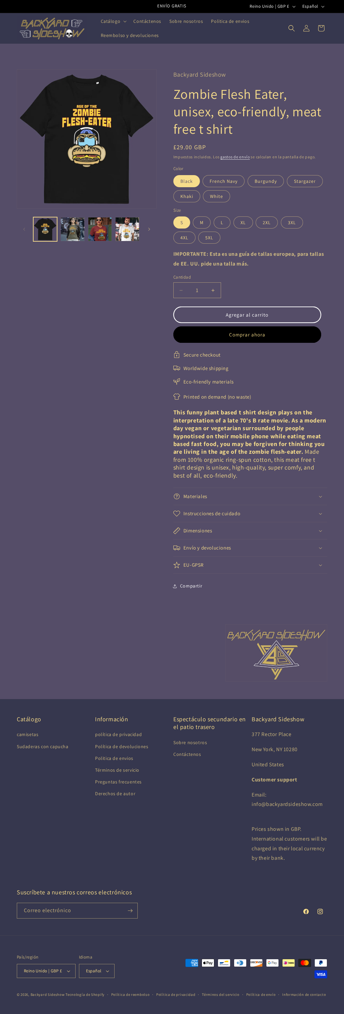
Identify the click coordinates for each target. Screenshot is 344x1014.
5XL (209, 238)
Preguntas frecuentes (118, 782)
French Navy (224, 181)
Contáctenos (187, 754)
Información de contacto (304, 994)
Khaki (186, 196)
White (216, 196)
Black (186, 181)
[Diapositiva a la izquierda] (24, 229)
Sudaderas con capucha (43, 746)
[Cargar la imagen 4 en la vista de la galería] (127, 229)
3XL (292, 222)
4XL (184, 238)
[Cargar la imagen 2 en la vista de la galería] (72, 229)
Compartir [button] (191, 586)
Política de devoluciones (121, 746)
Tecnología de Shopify (85, 994)
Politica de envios (114, 758)
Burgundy (266, 181)
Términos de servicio (117, 770)
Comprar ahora (247, 334)
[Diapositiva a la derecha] (149, 229)
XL (243, 222)
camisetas (27, 734)
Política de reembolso (130, 994)
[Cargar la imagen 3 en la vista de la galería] (100, 229)
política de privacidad (118, 734)
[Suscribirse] (130, 911)
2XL (267, 222)
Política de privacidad (175, 994)
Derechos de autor (115, 793)
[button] (113, 21)
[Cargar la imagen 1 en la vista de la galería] (45, 229)
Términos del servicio (221, 994)
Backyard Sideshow (48, 994)
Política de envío (261, 994)
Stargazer (305, 181)
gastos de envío (235, 156)
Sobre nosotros (190, 742)
